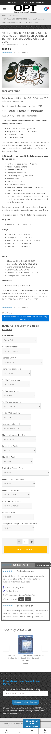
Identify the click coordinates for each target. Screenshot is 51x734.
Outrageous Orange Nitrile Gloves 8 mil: (20, 523)
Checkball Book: (9, 457)
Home (4, 15)
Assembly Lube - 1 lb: (11, 424)
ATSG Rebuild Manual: (12, 501)
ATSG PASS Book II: (11, 413)
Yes (21, 599)
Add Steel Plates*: (10, 347)
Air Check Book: (9, 512)
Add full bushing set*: (11, 380)
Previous (6, 648)
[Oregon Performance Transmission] (25, 9)
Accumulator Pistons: (11, 490)
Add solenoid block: (10, 391)
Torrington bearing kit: (12, 369)
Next (45, 648)
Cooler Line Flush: (10, 446)
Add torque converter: (12, 402)
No (28, 599)
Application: (8, 336)
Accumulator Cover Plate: (13, 479)
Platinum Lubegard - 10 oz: (14, 435)
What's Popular (15, 15)
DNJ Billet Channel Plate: (13, 468)
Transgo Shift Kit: (10, 358)
